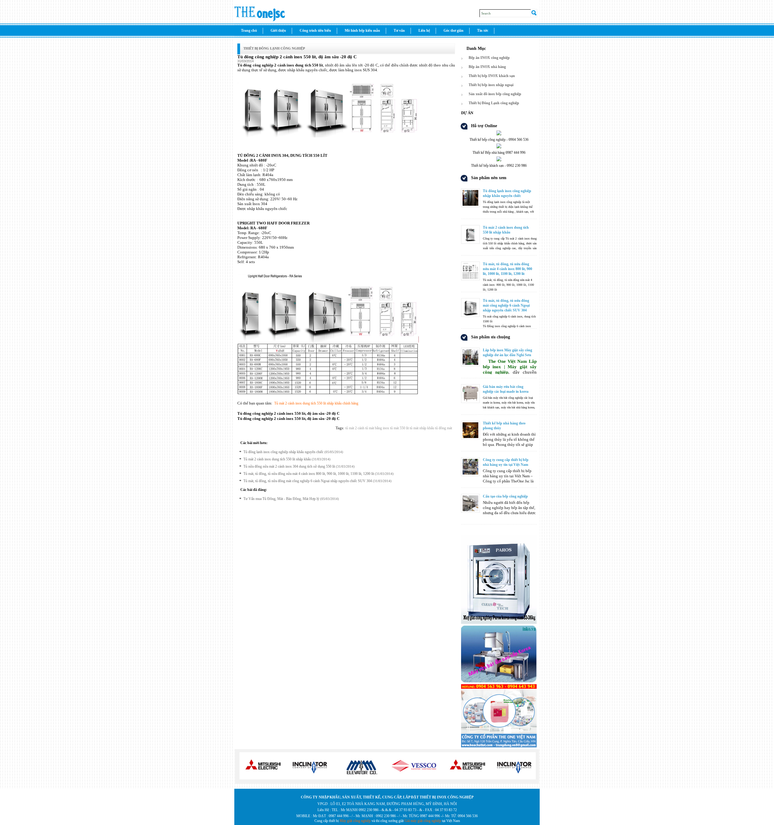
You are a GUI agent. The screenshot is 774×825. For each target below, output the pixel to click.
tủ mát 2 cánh (354, 428)
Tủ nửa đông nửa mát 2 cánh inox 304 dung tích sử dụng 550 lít (289, 466)
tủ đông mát (443, 428)
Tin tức (482, 30)
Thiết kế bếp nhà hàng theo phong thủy (504, 425)
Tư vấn (399, 30)
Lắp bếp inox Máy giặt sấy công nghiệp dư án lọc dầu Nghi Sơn (507, 352)
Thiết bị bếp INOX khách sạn (492, 76)
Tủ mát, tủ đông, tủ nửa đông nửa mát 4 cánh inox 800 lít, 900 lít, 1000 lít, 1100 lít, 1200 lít (308, 474)
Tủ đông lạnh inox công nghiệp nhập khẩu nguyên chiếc (283, 452)
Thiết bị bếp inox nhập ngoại (491, 85)
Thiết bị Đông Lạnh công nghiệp (274, 48)
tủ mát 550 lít (399, 428)
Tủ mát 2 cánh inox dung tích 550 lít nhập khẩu (277, 459)
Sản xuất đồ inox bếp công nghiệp (495, 94)
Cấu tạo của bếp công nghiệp (505, 496)
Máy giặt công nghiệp (355, 821)
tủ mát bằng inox (376, 428)
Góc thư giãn (453, 30)
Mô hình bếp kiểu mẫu (362, 30)
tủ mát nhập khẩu (421, 428)
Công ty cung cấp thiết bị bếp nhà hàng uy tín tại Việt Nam (505, 462)
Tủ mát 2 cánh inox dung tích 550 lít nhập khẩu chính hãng (316, 403)
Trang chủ (249, 30)
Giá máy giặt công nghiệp (423, 821)
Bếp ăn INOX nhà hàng (487, 67)
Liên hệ (424, 30)
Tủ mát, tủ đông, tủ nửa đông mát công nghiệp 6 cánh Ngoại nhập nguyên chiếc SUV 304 (307, 481)
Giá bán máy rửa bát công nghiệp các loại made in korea (505, 389)
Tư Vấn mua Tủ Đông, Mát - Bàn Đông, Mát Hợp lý (281, 499)
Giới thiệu (278, 30)
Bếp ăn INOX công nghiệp (489, 58)
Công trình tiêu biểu (315, 30)
